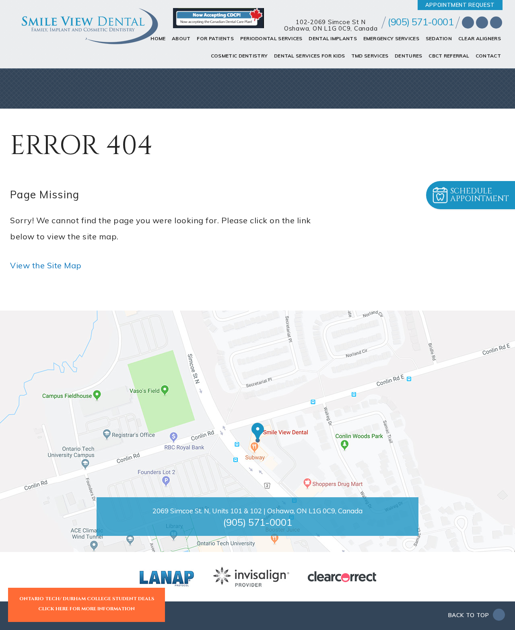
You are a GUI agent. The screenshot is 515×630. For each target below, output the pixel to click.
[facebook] (468, 22)
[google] (482, 22)
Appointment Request (460, 5)
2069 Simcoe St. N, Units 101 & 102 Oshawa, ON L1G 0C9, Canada (257, 510)
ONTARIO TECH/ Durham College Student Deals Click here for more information (86, 603)
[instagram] (496, 22)
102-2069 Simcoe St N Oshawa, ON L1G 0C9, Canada (331, 25)
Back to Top (469, 615)
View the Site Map (46, 265)
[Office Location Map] (257, 432)
